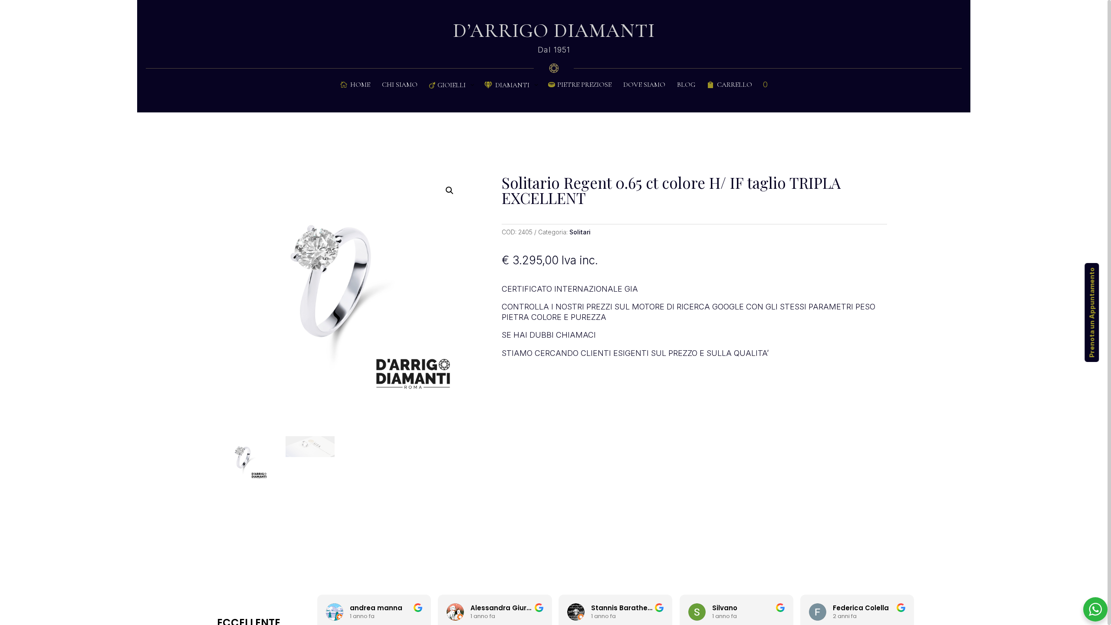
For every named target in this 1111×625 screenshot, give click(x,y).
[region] (555, 312)
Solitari (580, 232)
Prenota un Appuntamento (1092, 312)
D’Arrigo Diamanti (554, 31)
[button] (449, 190)
